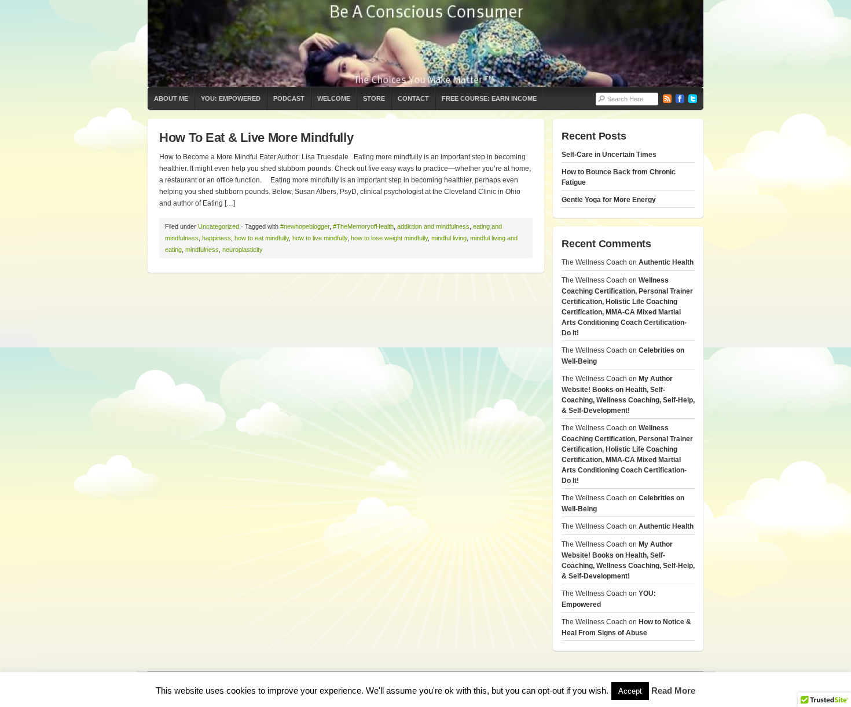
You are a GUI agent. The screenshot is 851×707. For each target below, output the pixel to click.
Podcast (289, 98)
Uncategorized (218, 226)
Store (374, 98)
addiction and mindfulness (433, 226)
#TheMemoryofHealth (363, 226)
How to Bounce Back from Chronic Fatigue (619, 177)
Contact (413, 98)
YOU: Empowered (231, 98)
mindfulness (202, 249)
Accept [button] (630, 691)
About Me (171, 98)
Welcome (333, 98)
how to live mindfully (319, 238)
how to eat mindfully (261, 238)
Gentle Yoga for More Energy (609, 200)
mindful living (449, 238)
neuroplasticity (242, 249)
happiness (216, 238)
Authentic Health (666, 262)
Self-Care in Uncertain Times (609, 155)
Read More (673, 690)
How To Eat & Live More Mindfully (256, 137)
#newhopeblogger (304, 226)
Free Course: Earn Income (489, 98)
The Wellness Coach (425, 43)
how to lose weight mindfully (389, 238)
